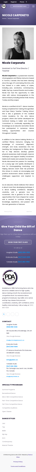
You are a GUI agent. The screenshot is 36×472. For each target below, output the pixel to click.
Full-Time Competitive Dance (12, 404)
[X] (26, 2)
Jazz (3, 423)
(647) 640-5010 (12, 347)
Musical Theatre (7, 445)
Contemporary (7, 442)
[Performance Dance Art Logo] (3, 6)
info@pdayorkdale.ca (12, 376)
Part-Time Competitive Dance (12, 401)
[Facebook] (29, 2)
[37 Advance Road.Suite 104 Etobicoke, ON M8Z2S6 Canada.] (4, 350)
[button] (4, 2)
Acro (3, 438)
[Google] (34, 2)
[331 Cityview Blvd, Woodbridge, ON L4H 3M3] (4, 331)
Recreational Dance (8, 393)
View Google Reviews (13, 336)
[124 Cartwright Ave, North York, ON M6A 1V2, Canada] (4, 369)
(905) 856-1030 (11, 327)
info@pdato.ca (12, 360)
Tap (3, 427)
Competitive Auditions (9, 408)
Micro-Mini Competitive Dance (12, 397)
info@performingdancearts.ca (15, 340)
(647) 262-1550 (11, 366)
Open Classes (6, 411)
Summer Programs (8, 390)
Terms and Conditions (18, 466)
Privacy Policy (18, 462)
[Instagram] (31, 2)
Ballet (4, 431)
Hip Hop (4, 434)
